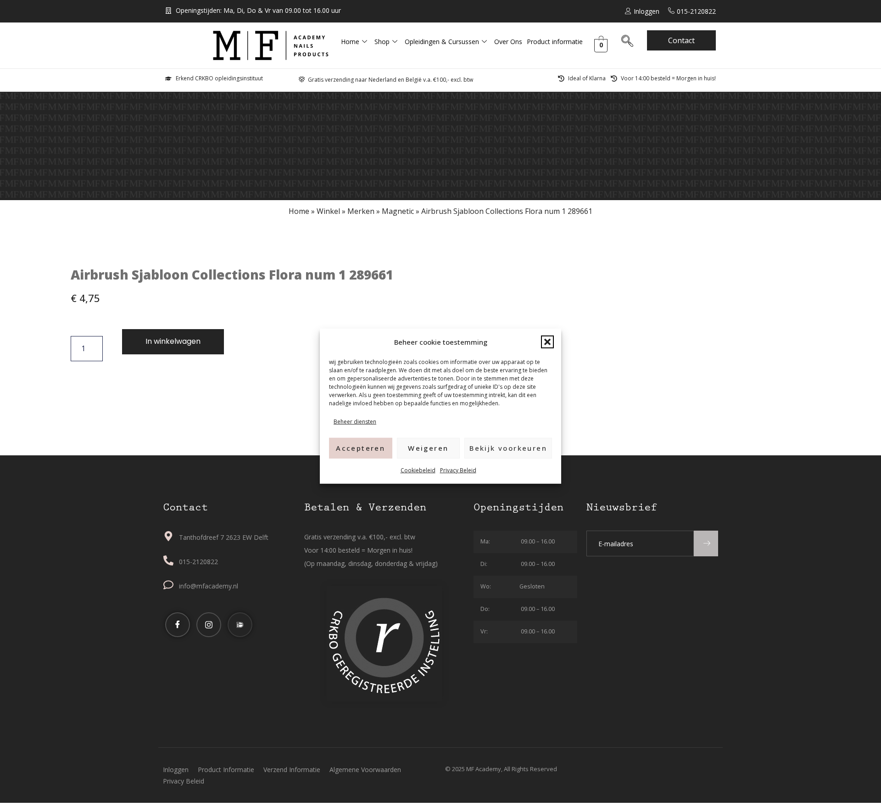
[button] (547, 342)
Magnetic (398, 211)
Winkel (328, 211)
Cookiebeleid (418, 470)
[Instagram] (208, 624)
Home (350, 41)
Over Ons (508, 41)
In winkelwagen (173, 341)
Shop (382, 41)
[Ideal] (240, 624)
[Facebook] (177, 624)
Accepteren (360, 447)
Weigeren (428, 447)
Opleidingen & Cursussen (442, 41)
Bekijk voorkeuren (508, 447)
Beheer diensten (355, 421)
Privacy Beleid (458, 470)
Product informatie (555, 41)
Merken (360, 211)
